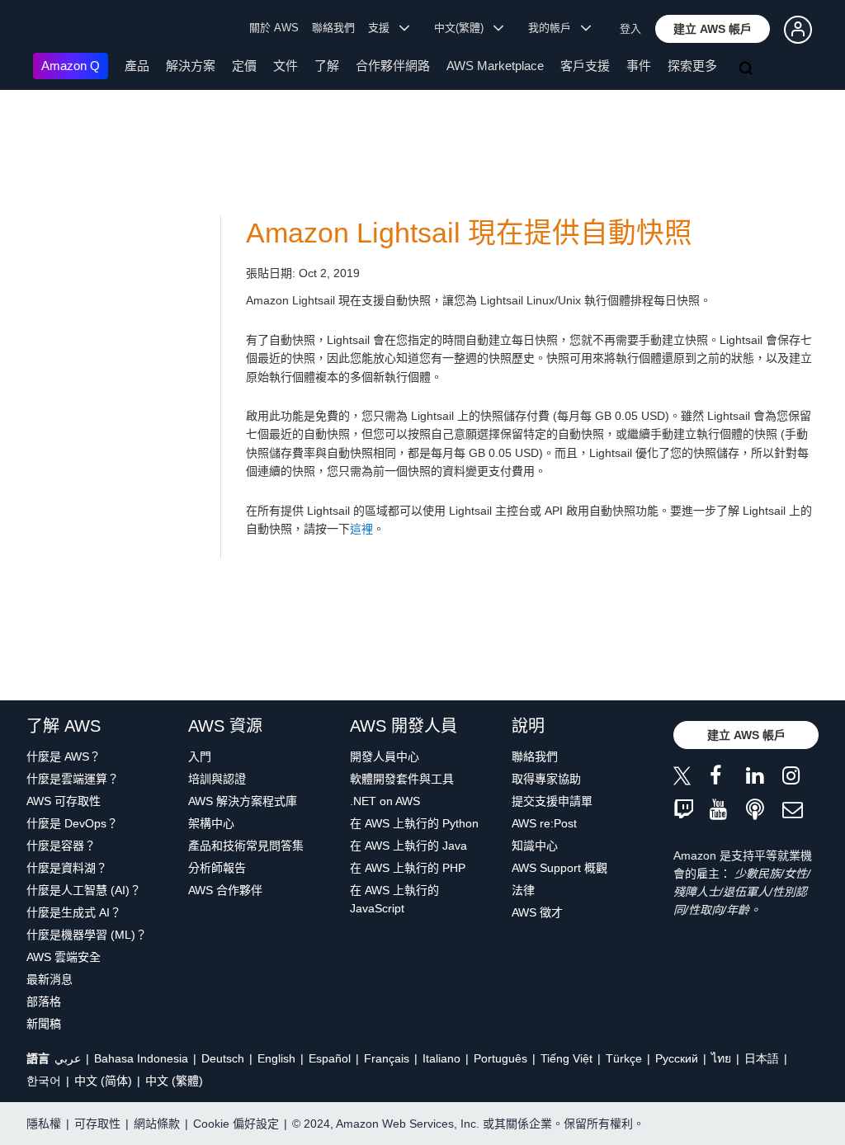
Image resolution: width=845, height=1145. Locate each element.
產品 (137, 66)
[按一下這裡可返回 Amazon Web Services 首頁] (57, 29)
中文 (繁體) (174, 1080)
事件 (638, 66)
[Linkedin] (764, 778)
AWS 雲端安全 (63, 957)
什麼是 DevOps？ (72, 823)
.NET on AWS (385, 801)
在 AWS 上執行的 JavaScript (394, 899)
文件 (285, 66)
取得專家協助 (546, 778)
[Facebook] (728, 778)
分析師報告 (217, 867)
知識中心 (535, 845)
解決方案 (190, 66)
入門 (199, 756)
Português (500, 1058)
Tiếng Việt (566, 1058)
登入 (630, 28)
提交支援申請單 (552, 801)
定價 (244, 66)
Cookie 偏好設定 (236, 1123)
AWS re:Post (544, 823)
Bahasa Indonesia (141, 1058)
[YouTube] (728, 810)
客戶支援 (585, 66)
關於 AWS (274, 27)
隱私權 (43, 1123)
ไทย (721, 1058)
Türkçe (624, 1058)
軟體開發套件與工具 (402, 778)
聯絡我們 (333, 27)
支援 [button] (383, 27)
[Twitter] (691, 778)
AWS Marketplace (495, 66)
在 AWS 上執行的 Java (408, 845)
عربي (67, 1058)
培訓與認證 (217, 778)
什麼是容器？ (61, 845)
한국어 (43, 1080)
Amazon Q (70, 66)
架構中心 (211, 823)
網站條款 (157, 1123)
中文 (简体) (103, 1080)
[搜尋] (748, 69)
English (276, 1058)
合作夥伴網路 (393, 66)
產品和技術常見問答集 (246, 845)
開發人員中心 (384, 756)
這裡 (361, 528)
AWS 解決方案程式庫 (242, 801)
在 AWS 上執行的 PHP (407, 867)
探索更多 (692, 66)
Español (330, 1058)
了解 (326, 66)
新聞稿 (43, 1023)
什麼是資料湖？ (66, 867)
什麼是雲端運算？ (72, 778)
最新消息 (49, 979)
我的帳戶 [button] (554, 27)
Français (386, 1058)
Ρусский (676, 1058)
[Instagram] (800, 778)
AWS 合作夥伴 (225, 890)
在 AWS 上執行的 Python (414, 823)
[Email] (800, 810)
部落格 (43, 1001)
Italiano (441, 1058)
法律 (523, 890)
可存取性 (97, 1123)
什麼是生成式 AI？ (73, 912)
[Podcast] (764, 810)
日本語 (761, 1058)
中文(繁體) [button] (463, 27)
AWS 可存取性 (63, 801)
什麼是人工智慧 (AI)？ (83, 890)
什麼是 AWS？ (63, 756)
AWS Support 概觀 (559, 867)
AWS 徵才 (537, 912)
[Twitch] (691, 810)
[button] (712, 29)
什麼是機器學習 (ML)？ (86, 934)
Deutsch (222, 1058)
